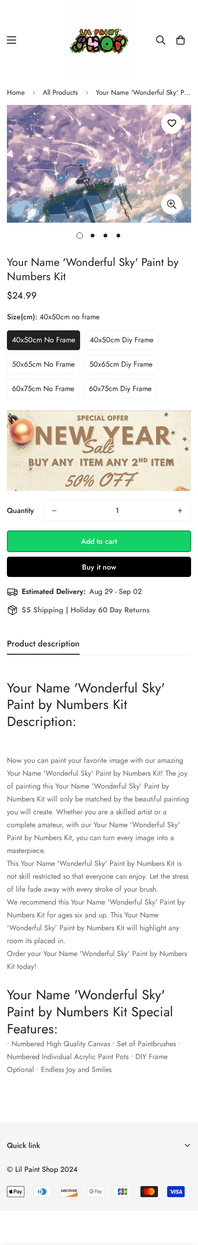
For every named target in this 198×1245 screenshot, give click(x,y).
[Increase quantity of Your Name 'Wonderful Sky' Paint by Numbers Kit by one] (180, 511)
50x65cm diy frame (120, 364)
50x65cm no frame (43, 364)
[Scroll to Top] (181, 1196)
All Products (60, 92)
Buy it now (99, 567)
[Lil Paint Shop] (99, 40)
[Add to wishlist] (171, 123)
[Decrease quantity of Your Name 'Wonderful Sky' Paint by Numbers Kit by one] (54, 511)
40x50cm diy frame (121, 339)
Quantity (20, 510)
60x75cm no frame (43, 388)
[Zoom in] (171, 204)
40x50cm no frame (43, 339)
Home (16, 92)
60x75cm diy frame (120, 388)
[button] (180, 40)
